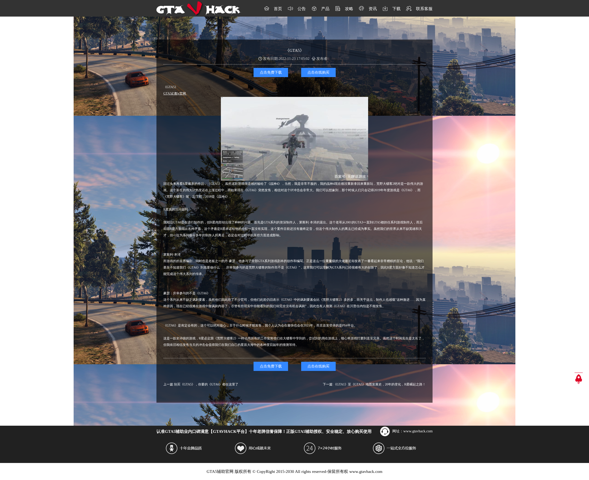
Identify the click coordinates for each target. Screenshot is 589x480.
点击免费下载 (271, 72)
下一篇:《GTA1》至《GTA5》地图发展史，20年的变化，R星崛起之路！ (374, 384)
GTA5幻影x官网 (175, 93)
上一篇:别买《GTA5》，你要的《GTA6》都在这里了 (200, 384)
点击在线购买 (318, 72)
